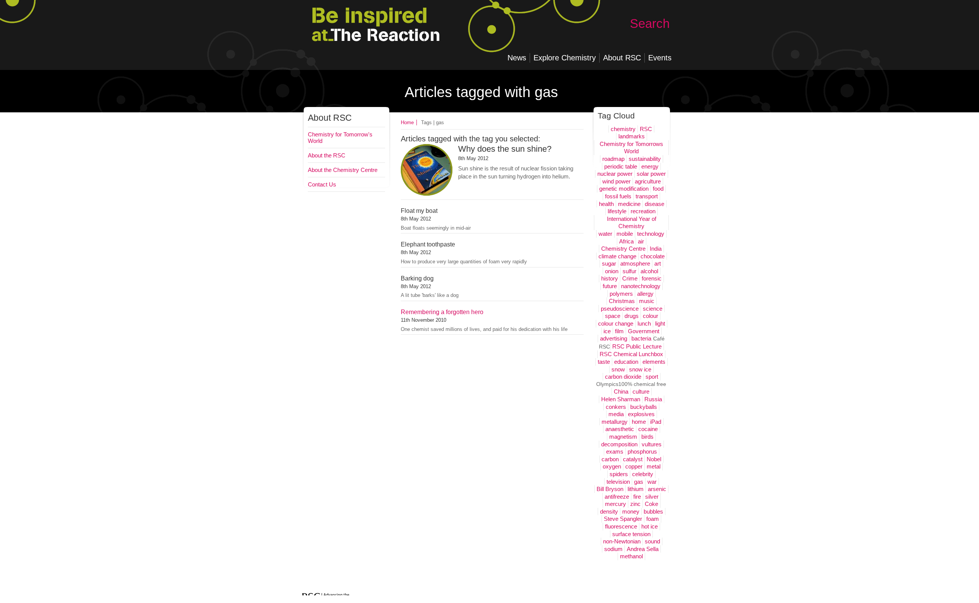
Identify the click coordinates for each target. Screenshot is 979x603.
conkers (616, 407)
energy (650, 166)
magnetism (623, 436)
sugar (609, 263)
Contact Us (322, 184)
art (657, 263)
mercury (615, 504)
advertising (613, 338)
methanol (631, 556)
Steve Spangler (623, 518)
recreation (643, 211)
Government (643, 331)
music (646, 301)
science (652, 308)
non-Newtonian (622, 541)
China (621, 391)
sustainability (645, 159)
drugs (631, 316)
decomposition (619, 444)
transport (647, 196)
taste (604, 361)
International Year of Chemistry (631, 223)
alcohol (649, 271)
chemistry (623, 129)
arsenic (657, 489)
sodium (613, 549)
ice (607, 331)
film (619, 331)
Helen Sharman (620, 399)
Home (407, 122)
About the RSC (326, 155)
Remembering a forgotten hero (442, 312)
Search (650, 23)
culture (641, 391)
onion (611, 271)
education (626, 361)
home (639, 421)
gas (638, 481)
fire (637, 496)
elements (653, 361)
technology (650, 233)
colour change (615, 323)
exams (614, 451)
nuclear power (615, 173)
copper (633, 466)
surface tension (631, 534)
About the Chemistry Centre (342, 170)
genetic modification (624, 188)
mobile (624, 233)
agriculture (648, 181)
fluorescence (621, 526)
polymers (621, 293)
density (609, 511)
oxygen (612, 466)
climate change (617, 256)
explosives (641, 414)
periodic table (620, 166)
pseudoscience (620, 308)
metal (653, 466)
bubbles (653, 511)
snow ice (640, 369)
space (612, 316)
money (630, 511)
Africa (626, 241)
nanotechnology (640, 286)
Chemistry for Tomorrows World (631, 148)
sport (652, 376)
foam (652, 518)
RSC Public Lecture (637, 346)
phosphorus (642, 451)
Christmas (622, 301)
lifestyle (617, 211)
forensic (652, 278)
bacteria (641, 338)
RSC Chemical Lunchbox (631, 354)
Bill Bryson (610, 489)
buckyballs (643, 407)
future (610, 286)
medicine (629, 204)
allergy (645, 293)
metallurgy (615, 421)
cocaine (648, 429)
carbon (610, 459)
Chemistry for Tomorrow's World (340, 137)
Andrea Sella (643, 549)
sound (652, 541)
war (652, 481)
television (618, 481)
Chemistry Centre (623, 248)
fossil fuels (618, 196)
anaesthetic (619, 429)
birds (647, 436)
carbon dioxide (623, 376)
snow (618, 369)
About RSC (330, 118)
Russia (653, 399)
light (660, 323)
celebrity (642, 474)
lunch (644, 323)
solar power (651, 173)
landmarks (631, 136)
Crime (629, 278)
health (606, 204)
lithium (636, 489)
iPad (655, 421)
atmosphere (635, 263)
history (609, 278)
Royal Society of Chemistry (388, 34)
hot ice (649, 526)
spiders (619, 474)
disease (654, 204)
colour (650, 316)
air (641, 241)
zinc (635, 504)
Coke (651, 504)
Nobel (654, 459)
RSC (646, 129)
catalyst (632, 459)
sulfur (629, 271)
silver (652, 496)
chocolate (653, 256)
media (616, 414)
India (656, 248)
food (658, 188)
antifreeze (617, 496)
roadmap (613, 159)
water (605, 233)
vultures (652, 444)
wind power (616, 181)
